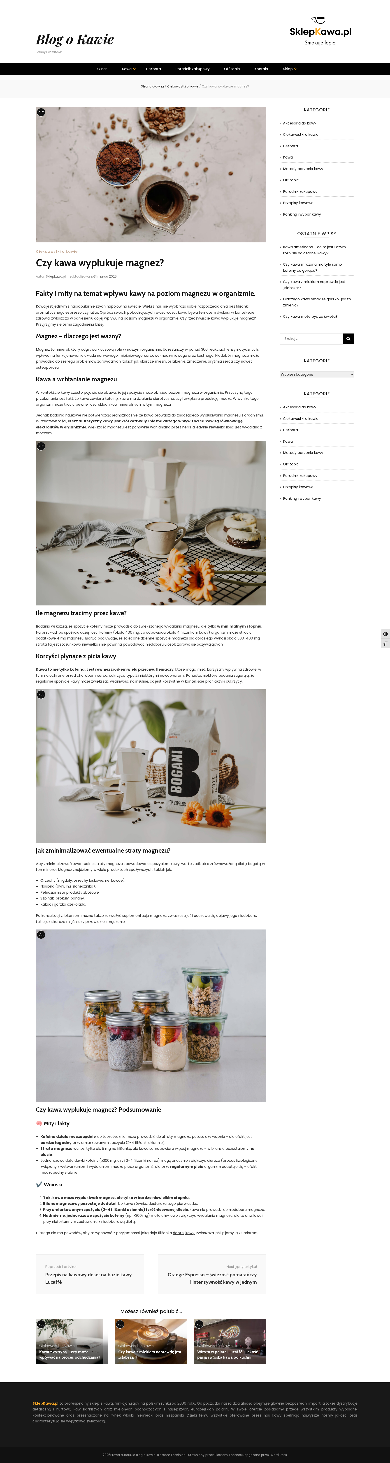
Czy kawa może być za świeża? (310, 316)
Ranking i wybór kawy (302, 214)
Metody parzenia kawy (303, 168)
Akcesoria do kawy (299, 123)
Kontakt (261, 68)
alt (41, 112)
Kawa (127, 68)
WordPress (278, 1455)
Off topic (232, 68)
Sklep (288, 68)
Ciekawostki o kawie (57, 251)
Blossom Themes (228, 1455)
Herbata (153, 68)
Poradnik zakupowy (192, 68)
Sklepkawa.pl (56, 276)
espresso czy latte (81, 312)
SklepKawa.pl (45, 1403)
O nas (102, 68)
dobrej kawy (184, 1232)
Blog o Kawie (75, 39)
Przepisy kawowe (298, 202)
